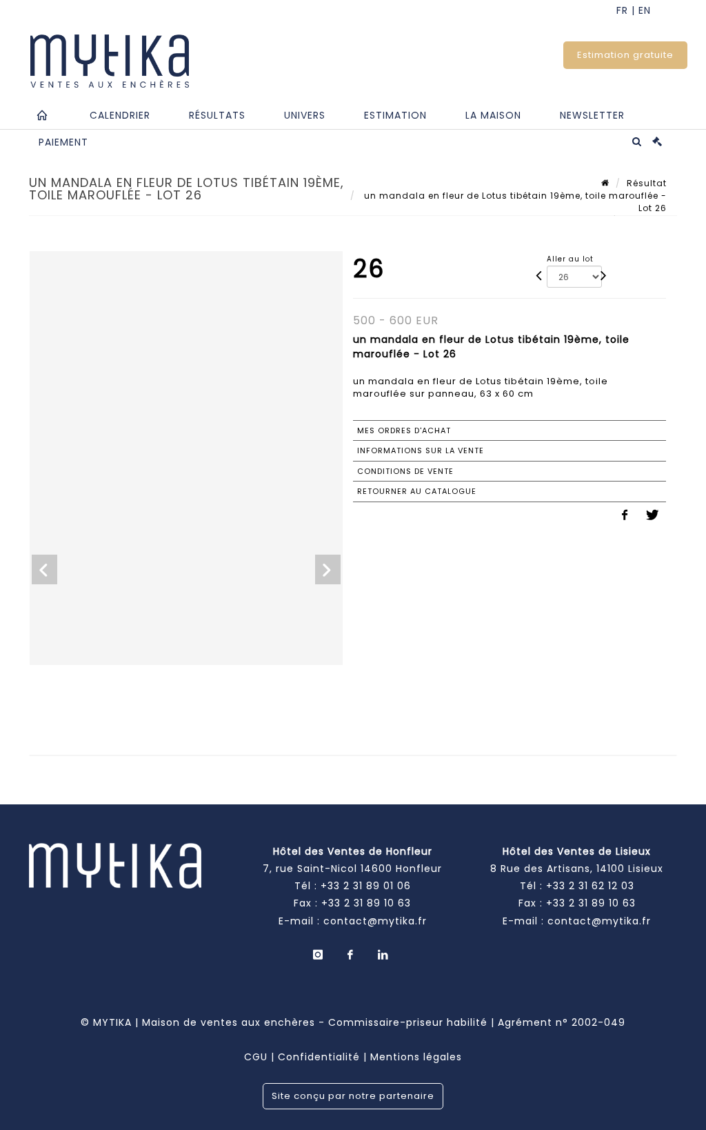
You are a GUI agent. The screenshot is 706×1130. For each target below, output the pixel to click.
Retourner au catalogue (416, 491)
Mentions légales (416, 1057)
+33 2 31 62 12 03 (590, 886)
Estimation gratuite (625, 54)
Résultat (647, 183)
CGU (256, 1057)
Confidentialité (319, 1057)
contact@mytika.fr (375, 921)
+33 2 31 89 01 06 (366, 886)
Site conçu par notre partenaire (353, 1095)
